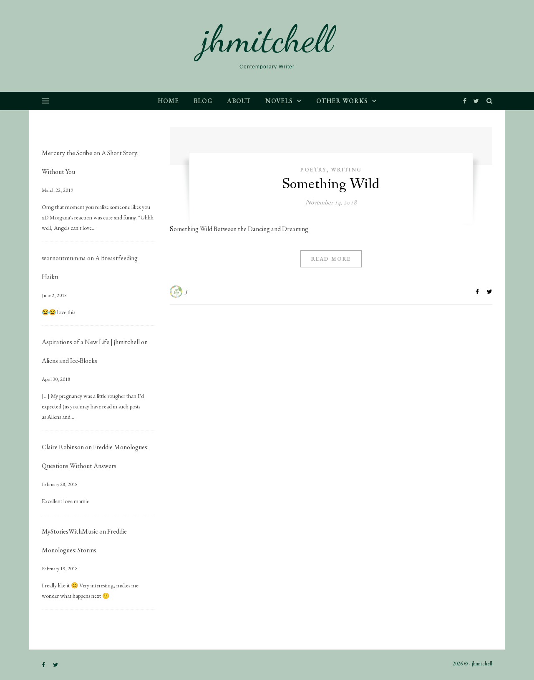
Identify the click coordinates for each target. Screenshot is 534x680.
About (239, 101)
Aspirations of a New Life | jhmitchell (91, 341)
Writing (346, 169)
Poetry (313, 169)
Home (168, 101)
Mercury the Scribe (67, 153)
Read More (331, 258)
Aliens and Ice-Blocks (69, 360)
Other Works (342, 101)
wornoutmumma (64, 258)
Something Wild (331, 184)
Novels (279, 101)
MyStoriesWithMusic (70, 531)
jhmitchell (267, 39)
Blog (203, 101)
